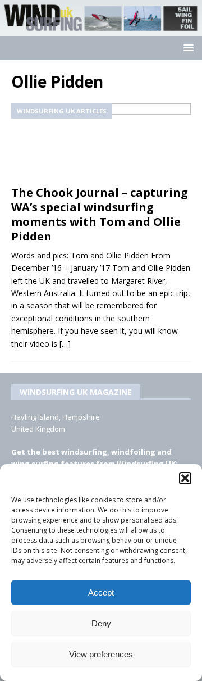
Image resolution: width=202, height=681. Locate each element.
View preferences (101, 654)
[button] (185, 478)
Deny (101, 623)
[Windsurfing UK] (101, 29)
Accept (101, 592)
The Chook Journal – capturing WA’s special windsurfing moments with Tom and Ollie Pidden (99, 214)
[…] (65, 343)
